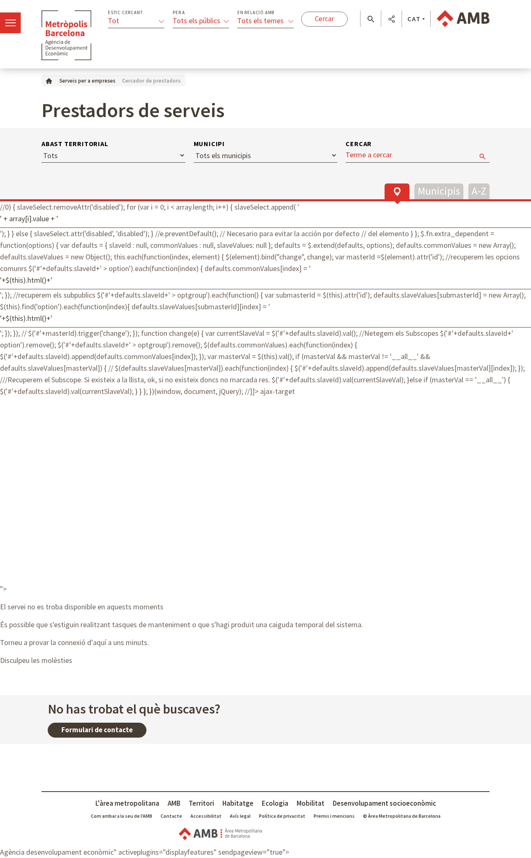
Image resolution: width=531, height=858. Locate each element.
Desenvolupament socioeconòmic (384, 803)
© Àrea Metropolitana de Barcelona (402, 816)
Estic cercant (125, 12)
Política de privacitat (282, 816)
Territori (201, 803)
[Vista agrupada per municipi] (438, 190)
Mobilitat (310, 803)
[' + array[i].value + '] (265, 220)
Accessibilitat (206, 816)
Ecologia (275, 803)
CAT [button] (414, 19)
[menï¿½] (10, 22)
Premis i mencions (334, 816)
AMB (174, 803)
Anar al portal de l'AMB (463, 18)
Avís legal (240, 816)
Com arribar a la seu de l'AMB (121, 816)
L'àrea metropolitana (127, 803)
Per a (179, 12)
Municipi (209, 143)
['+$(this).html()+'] (265, 281)
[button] (370, 19)
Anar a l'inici (66, 35)
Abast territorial (74, 143)
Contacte (171, 816)
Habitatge (237, 803)
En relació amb (255, 12)
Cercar (359, 143)
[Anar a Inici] (49, 80)
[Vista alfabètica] (479, 190)
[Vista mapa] (397, 191)
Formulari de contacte (97, 729)
